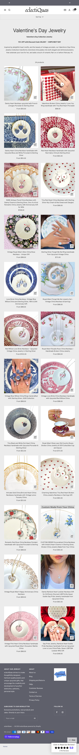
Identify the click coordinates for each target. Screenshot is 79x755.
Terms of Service (35, 696)
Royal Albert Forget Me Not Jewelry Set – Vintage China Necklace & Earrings (58, 300)
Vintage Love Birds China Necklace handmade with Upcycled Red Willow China (58, 397)
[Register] (34, 718)
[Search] (9, 10)
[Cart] (74, 10)
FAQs (31, 684)
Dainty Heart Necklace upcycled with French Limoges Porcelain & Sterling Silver (21, 104)
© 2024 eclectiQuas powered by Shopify (28, 726)
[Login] (69, 10)
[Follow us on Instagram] (62, 712)
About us (32, 672)
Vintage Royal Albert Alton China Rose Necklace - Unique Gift (21, 253)
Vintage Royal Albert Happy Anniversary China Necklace (21, 593)
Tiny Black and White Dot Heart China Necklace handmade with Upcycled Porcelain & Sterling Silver (21, 445)
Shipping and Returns (37, 680)
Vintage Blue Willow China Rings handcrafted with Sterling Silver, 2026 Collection (21, 397)
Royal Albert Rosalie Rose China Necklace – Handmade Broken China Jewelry (58, 350)
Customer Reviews (36, 688)
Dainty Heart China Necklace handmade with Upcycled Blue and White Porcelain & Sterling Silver (21, 153)
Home (5, 746)
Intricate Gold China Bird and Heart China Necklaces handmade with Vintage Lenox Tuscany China (21, 495)
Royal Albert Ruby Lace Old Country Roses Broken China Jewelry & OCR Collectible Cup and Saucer (57, 445)
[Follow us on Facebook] (57, 712)
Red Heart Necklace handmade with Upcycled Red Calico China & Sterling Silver (57, 152)
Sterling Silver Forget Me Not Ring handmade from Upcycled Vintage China (57, 253)
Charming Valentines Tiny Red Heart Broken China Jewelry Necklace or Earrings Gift (58, 494)
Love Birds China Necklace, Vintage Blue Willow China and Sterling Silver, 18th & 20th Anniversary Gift (21, 301)
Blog (30, 676)
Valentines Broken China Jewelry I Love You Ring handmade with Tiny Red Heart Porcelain (58, 104)
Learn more (48, 3)
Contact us (33, 692)
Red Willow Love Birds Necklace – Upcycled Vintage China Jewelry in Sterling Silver (21, 350)
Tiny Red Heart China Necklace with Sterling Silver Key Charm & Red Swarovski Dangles (58, 201)
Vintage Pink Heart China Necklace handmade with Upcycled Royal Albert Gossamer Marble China (21, 646)
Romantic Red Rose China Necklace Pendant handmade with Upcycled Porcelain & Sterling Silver (21, 544)
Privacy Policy (34, 700)
